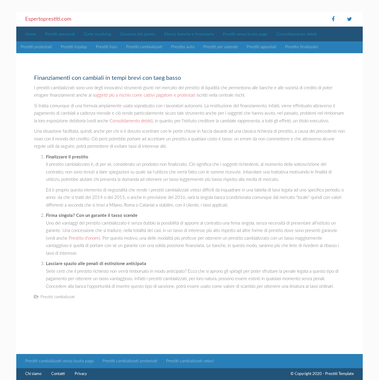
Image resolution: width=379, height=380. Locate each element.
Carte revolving (97, 34)
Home (30, 34)
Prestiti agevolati (261, 47)
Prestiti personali (60, 34)
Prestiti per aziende (220, 47)
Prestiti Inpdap (74, 47)
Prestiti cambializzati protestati (129, 361)
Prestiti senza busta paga (245, 34)
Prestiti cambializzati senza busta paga (59, 361)
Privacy (81, 374)
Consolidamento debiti (296, 34)
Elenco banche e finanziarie (189, 34)
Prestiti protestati (36, 47)
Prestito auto (183, 47)
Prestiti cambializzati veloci (190, 361)
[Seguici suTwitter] (349, 19)
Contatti (58, 374)
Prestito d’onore (84, 238)
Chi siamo (33, 374)
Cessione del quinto (137, 34)
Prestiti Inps (106, 47)
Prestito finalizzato (301, 47)
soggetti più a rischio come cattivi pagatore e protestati (144, 95)
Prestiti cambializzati (144, 47)
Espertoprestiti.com (48, 19)
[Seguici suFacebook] (333, 19)
